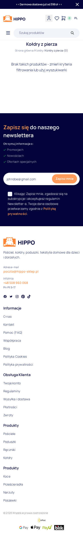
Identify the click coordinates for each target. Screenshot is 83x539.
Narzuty (8, 492)
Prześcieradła (13, 484)
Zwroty (8, 415)
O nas (7, 316)
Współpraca (12, 340)
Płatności (10, 407)
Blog (6, 348)
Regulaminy (11, 391)
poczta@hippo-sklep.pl (21, 271)
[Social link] (5, 297)
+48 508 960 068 (15, 283)
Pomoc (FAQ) (12, 332)
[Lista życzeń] (56, 18)
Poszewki (10, 500)
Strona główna (24, 50)
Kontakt (8, 324)
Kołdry (39, 50)
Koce (6, 476)
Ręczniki (9, 450)
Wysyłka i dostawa (16, 399)
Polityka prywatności (18, 364)
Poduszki (9, 442)
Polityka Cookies (15, 356)
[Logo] (14, 18)
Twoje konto (12, 383)
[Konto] (48, 18)
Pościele (9, 434)
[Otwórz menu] (8, 33)
